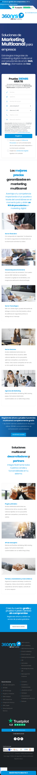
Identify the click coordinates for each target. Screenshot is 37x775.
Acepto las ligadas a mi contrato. (19, 152)
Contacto (24, 682)
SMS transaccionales (27, 648)
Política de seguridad (16, 756)
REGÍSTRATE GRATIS (18, 773)
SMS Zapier (6, 705)
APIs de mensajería (9, 685)
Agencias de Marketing (13, 391)
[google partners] (21, 749)
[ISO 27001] (5, 749)
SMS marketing (25, 645)
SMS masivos (25, 642)
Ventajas (24, 693)
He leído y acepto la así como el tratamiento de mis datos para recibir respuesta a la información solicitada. (21, 144)
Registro (18, 136)
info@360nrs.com (19, 730)
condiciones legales (22, 151)
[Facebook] (15, 738)
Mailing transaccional (28, 657)
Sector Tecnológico (11, 306)
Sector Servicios (10, 349)
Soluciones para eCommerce (15, 270)
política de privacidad (24, 132)
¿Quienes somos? (26, 690)
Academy (24, 685)
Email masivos (25, 654)
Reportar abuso (18, 759)
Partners (23, 701)
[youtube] (18, 738)
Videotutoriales (25, 687)
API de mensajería (11, 543)
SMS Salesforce (7, 699)
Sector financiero (11, 234)
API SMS (5, 688)
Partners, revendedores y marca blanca (18, 579)
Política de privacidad (26, 753)
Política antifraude (28, 756)
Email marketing (26, 651)
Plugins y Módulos (11, 504)
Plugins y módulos (8, 693)
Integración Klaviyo (8, 702)
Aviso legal (7, 756)
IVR (22, 660)
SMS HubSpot (7, 696)
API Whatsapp (7, 691)
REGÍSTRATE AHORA (18, 435)
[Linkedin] (21, 738)
